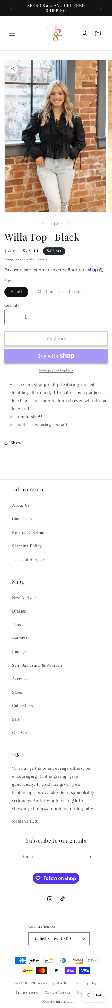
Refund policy (85, 983)
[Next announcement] (101, 8)
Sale (16, 719)
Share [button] (15, 443)
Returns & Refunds (29, 532)
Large (77, 293)
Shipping (10, 259)
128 (32, 983)
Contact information (59, 1001)
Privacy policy (27, 992)
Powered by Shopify (52, 983)
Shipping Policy (27, 546)
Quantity (12, 305)
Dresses (19, 611)
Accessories (22, 679)
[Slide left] (43, 223)
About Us (21, 505)
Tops (16, 624)
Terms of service (58, 992)
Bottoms (19, 638)
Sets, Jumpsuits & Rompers (37, 665)
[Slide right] (69, 223)
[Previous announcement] (11, 8)
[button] (12, 33)
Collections (22, 706)
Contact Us (22, 519)
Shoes (17, 692)
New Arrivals (24, 598)
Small (19, 293)
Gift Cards (21, 732)
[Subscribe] (89, 857)
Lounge (19, 651)
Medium (49, 293)
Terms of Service (28, 559)
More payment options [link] (56, 370)
